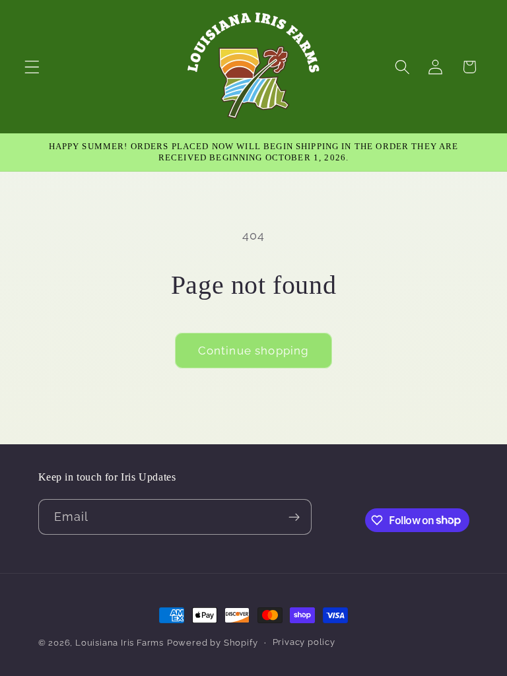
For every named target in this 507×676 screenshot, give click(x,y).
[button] (32, 67)
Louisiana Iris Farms (119, 643)
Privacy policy (304, 642)
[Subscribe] (294, 517)
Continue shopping (254, 350)
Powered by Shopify (212, 643)
